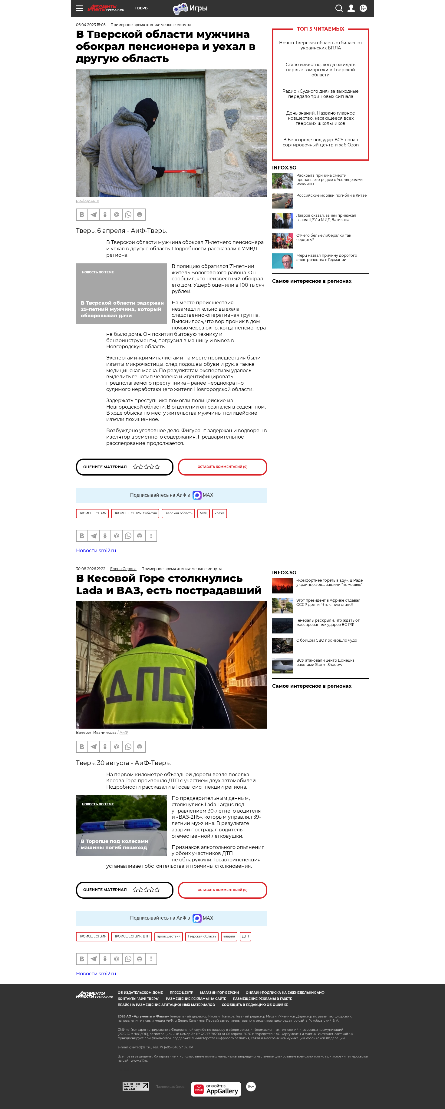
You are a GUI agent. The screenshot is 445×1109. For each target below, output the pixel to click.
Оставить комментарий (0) (223, 467)
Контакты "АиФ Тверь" (138, 999)
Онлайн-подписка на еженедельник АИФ (285, 993)
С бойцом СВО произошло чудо (326, 640)
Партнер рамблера (170, 1086)
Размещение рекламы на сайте (196, 999)
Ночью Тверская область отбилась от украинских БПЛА (320, 45)
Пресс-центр (181, 993)
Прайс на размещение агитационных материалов (166, 1005)
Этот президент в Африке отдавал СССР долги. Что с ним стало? (328, 602)
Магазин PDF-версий (219, 993)
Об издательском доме (140, 993)
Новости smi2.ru (96, 550)
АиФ (124, 732)
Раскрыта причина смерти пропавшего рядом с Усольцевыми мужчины (329, 179)
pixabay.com (87, 200)
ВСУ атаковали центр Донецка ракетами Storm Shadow (325, 662)
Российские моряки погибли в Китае (331, 195)
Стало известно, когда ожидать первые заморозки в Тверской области (320, 70)
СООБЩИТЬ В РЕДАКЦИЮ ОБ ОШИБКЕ (255, 1005)
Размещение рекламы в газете (262, 999)
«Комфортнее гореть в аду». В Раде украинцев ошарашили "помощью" (329, 582)
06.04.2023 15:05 (91, 24)
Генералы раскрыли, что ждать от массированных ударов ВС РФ (328, 622)
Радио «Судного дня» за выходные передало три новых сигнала (320, 94)
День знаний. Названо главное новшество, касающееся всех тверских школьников (320, 118)
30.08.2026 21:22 (90, 568)
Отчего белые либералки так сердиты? (323, 237)
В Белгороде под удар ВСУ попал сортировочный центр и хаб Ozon (321, 142)
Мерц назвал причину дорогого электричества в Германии (326, 257)
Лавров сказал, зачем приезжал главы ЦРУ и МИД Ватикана (326, 217)
